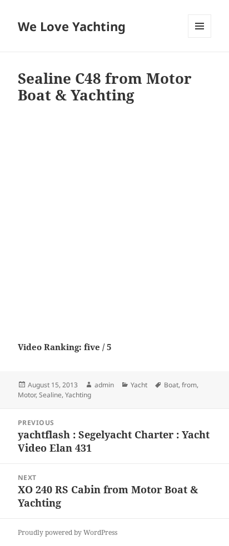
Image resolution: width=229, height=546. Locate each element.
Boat (171, 385)
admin (104, 385)
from (189, 385)
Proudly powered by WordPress (67, 532)
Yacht (139, 385)
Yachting (78, 395)
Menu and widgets (199, 37)
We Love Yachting (72, 26)
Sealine (50, 395)
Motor (27, 395)
